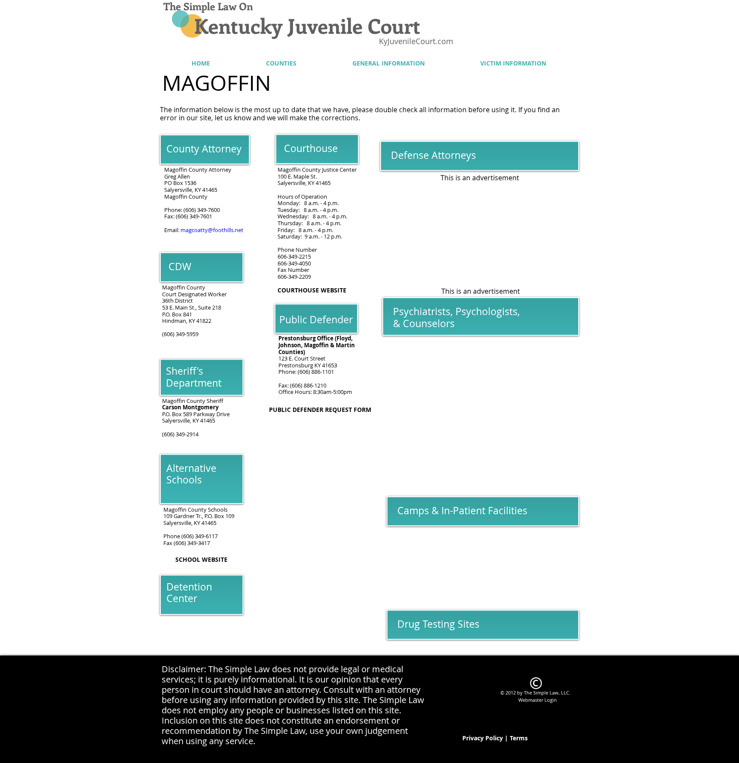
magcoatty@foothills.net (211, 230)
